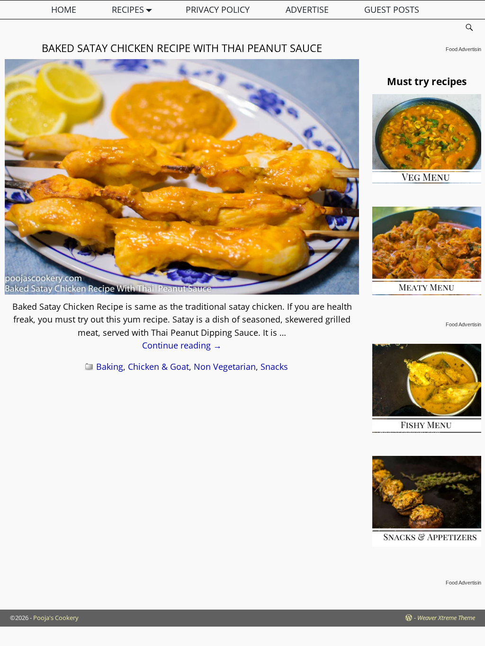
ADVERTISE (307, 9)
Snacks (274, 366)
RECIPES (128, 9)
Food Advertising (465, 49)
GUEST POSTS (391, 9)
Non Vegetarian (225, 366)
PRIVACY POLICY (218, 9)
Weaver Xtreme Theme (446, 617)
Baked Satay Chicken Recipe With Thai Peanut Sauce (182, 48)
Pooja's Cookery (56, 617)
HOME (63, 9)
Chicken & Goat (158, 366)
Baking (109, 366)
